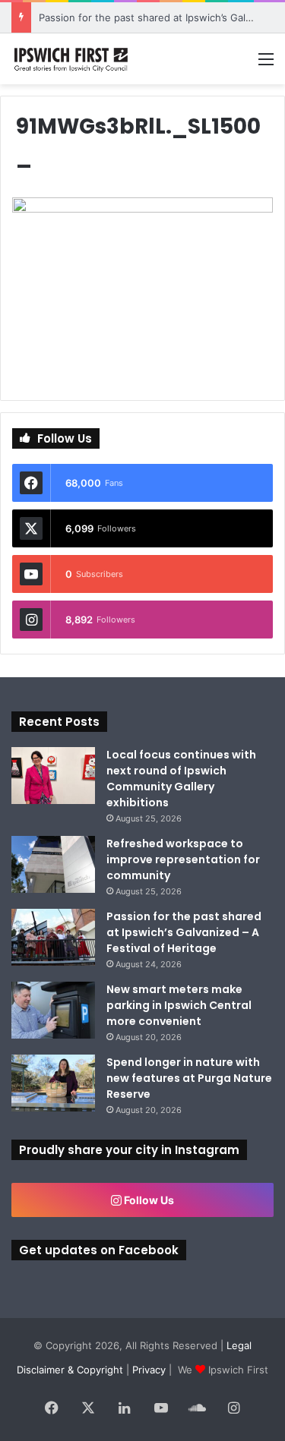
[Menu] (266, 64)
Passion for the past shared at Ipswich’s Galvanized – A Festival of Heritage (183, 932)
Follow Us (148, 1199)
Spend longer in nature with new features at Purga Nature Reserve (189, 1078)
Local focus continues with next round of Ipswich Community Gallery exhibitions (181, 778)
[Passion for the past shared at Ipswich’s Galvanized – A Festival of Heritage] (53, 937)
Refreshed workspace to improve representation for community (183, 859)
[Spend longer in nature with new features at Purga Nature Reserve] (53, 1083)
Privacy (149, 1370)
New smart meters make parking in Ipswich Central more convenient (179, 1005)
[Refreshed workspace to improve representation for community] (53, 864)
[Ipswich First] (72, 59)
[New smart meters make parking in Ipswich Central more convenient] (53, 1010)
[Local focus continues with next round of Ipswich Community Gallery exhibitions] (53, 775)
